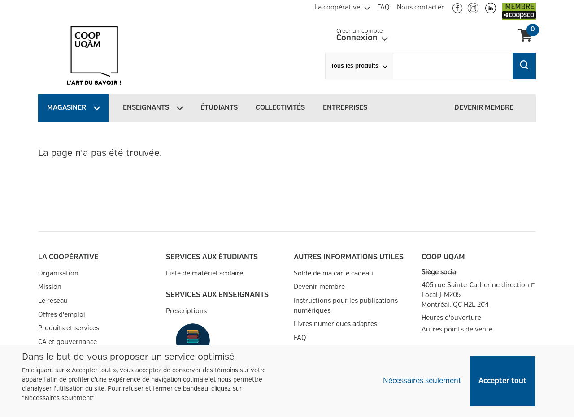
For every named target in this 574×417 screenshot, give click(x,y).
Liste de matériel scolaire (204, 273)
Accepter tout (502, 381)
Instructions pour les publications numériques (346, 305)
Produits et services (68, 328)
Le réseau (53, 300)
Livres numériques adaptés (335, 324)
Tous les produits (354, 66)
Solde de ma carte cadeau (333, 273)
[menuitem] (342, 6)
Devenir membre (319, 287)
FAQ (300, 338)
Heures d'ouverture (451, 317)
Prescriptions (186, 311)
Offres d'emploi (61, 314)
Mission (49, 287)
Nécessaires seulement (422, 381)
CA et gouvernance (67, 342)
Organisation (58, 273)
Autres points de (457, 330)
